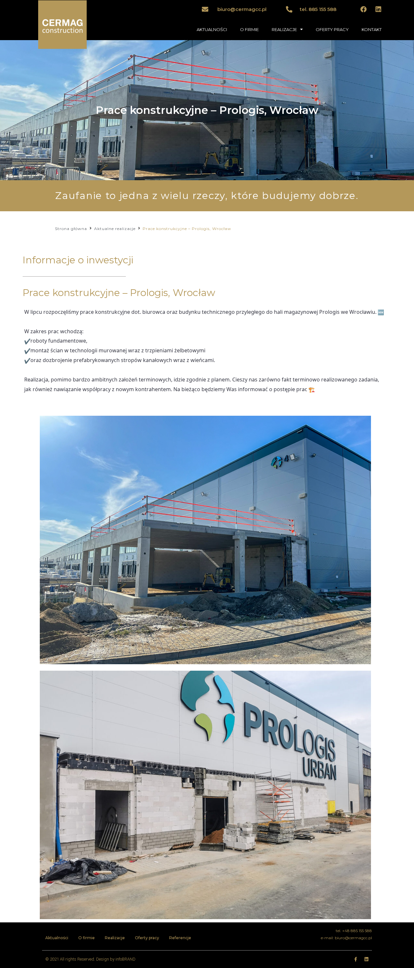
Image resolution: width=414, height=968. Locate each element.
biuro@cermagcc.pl (242, 9)
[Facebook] (363, 9)
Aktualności (56, 937)
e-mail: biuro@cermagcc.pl (346, 937)
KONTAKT (372, 29)
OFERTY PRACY (332, 29)
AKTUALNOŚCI (212, 29)
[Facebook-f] (355, 959)
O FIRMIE (249, 29)
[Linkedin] (378, 9)
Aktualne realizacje (115, 228)
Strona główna (71, 228)
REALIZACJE (284, 29)
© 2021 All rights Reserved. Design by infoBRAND (90, 959)
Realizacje (115, 937)
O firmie (86, 937)
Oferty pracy (147, 937)
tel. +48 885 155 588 (354, 930)
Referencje (180, 937)
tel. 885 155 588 (318, 9)
